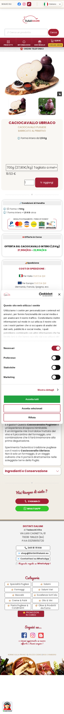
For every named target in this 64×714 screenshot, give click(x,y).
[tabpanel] (32, 134)
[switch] (56, 357)
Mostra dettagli (46, 389)
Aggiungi (48, 182)
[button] (32, 501)
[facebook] (24, 635)
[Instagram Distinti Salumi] (24, 4)
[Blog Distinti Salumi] (29, 4)
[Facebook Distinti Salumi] (19, 4)
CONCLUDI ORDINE (55, 45)
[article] (32, 165)
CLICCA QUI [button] (39, 276)
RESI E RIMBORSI (49, 655)
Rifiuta (32, 417)
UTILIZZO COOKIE (34, 655)
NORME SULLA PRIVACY (17, 655)
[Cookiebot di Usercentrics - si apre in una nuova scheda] (40, 294)
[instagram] (32, 635)
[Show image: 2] (47, 106)
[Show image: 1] (17, 106)
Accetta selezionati (32, 408)
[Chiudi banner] (59, 294)
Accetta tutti (32, 399)
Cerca (53, 32)
